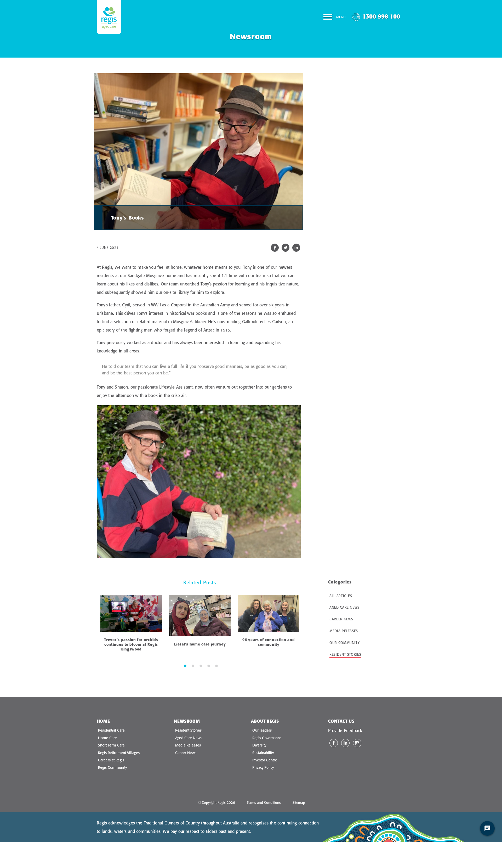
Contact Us (341, 721)
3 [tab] (200, 665)
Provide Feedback (345, 730)
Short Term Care (111, 745)
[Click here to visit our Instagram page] (357, 743)
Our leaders (262, 730)
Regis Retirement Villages (119, 752)
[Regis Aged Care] (109, 17)
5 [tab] (216, 665)
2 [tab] (193, 665)
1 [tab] (185, 665)
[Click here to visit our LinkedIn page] (345, 743)
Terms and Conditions (264, 802)
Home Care (107, 738)
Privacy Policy (263, 767)
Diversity (259, 745)
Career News (341, 619)
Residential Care (111, 730)
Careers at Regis (111, 760)
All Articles (340, 596)
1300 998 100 (381, 16)
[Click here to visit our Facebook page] (333, 743)
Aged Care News (344, 607)
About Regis (265, 721)
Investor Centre (264, 760)
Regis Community (112, 767)
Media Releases (343, 631)
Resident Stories (345, 654)
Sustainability (263, 752)
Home (103, 721)
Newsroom (187, 721)
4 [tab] (208, 665)
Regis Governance (266, 738)
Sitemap (299, 802)
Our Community (344, 643)
